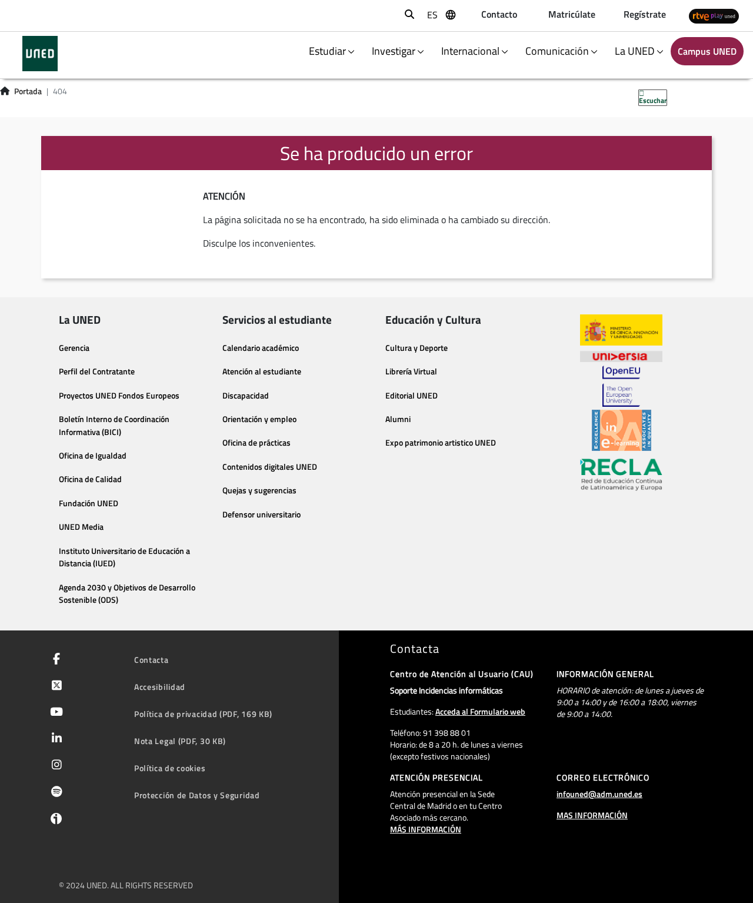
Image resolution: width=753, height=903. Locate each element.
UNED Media (81, 526)
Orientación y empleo (259, 419)
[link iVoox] (54, 821)
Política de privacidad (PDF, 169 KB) (203, 714)
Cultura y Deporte (416, 347)
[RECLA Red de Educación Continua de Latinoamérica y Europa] (621, 474)
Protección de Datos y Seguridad (197, 795)
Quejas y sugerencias (259, 490)
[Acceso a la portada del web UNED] (40, 53)
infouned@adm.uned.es (599, 794)
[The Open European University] (621, 386)
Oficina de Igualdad (92, 455)
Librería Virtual (411, 371)
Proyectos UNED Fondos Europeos (119, 395)
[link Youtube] (54, 713)
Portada (28, 91)
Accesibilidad (159, 686)
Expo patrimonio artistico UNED (440, 442)
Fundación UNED (88, 503)
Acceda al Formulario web (480, 711)
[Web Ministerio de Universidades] (621, 330)
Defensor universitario (261, 514)
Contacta (151, 659)
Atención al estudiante (261, 371)
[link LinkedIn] (54, 739)
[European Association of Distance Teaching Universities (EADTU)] (621, 430)
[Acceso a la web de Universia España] (621, 355)
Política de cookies (169, 768)
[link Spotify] (54, 793)
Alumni (398, 419)
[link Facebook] (54, 660)
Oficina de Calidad (90, 479)
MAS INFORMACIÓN (592, 815)
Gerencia (74, 347)
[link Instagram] (54, 766)
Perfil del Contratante (97, 371)
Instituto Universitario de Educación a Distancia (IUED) (124, 557)
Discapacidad (245, 395)
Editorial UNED (411, 395)
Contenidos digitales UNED (269, 466)
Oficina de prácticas (256, 442)
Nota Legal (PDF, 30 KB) (180, 741)
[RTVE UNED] (714, 16)
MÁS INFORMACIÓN (425, 829)
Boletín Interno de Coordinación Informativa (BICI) (114, 426)
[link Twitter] (54, 686)
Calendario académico (260, 347)
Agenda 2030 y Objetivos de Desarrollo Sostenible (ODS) (127, 594)
